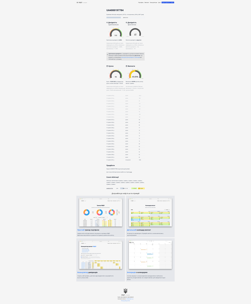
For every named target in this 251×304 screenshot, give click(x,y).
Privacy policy (124, 300)
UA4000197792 (109, 188)
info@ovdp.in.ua (129, 298)
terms (128, 300)
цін (131, 172)
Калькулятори (153, 2)
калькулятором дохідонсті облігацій (130, 57)
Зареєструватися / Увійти (168, 2)
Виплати (147, 2)
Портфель (141, 2)
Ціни (159, 2)
